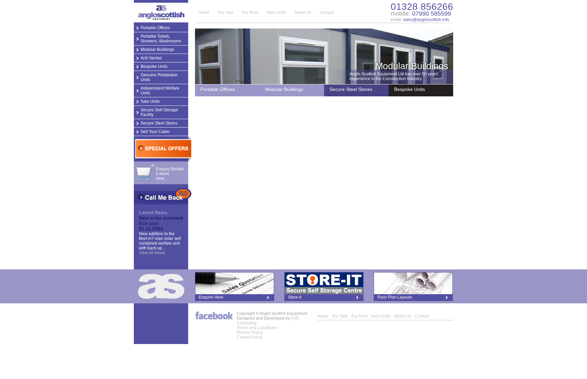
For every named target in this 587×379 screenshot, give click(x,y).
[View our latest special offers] (162, 149)
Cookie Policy (249, 337)
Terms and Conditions (257, 327)
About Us (302, 12)
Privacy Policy (250, 332)
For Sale (226, 12)
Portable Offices (155, 27)
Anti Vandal (151, 58)
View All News (152, 252)
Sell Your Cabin (155, 131)
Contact (327, 12)
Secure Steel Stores (159, 123)
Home (204, 12)
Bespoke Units (154, 66)
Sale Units (150, 101)
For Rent (250, 12)
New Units (276, 12)
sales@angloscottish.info (426, 19)
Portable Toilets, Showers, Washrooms (161, 38)
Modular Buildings (157, 49)
